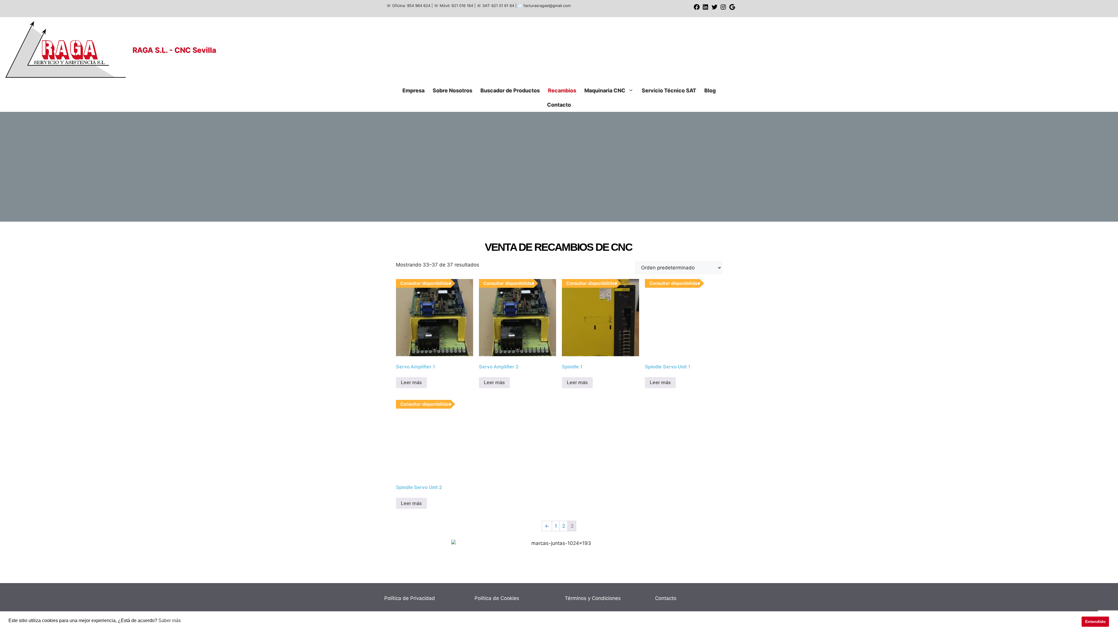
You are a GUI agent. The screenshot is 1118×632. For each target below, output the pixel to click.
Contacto (559, 105)
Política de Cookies (497, 598)
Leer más (411, 382)
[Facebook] (696, 9)
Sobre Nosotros (452, 90)
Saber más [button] (169, 620)
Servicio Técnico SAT (669, 90)
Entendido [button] (1095, 621)
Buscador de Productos (510, 90)
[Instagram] (723, 9)
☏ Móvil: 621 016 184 (453, 5)
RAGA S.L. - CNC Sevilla (174, 50)
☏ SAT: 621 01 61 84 (495, 5)
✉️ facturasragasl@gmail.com (544, 5)
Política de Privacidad (409, 598)
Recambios (562, 90)
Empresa (413, 90)
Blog (710, 90)
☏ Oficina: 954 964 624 (408, 5)
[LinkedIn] (705, 9)
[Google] (732, 9)
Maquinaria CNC (604, 90)
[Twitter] (714, 9)
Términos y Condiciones (593, 598)
